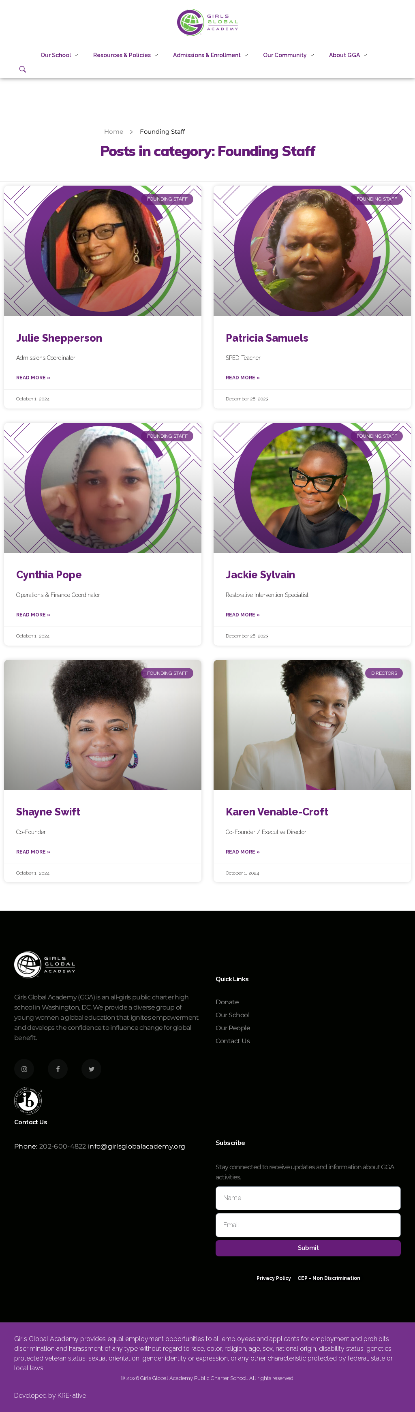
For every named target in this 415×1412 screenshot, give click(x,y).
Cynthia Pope (49, 575)
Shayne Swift (48, 812)
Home (113, 131)
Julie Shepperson (59, 338)
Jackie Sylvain (260, 575)
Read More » (33, 378)
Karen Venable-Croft (277, 812)
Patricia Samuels (267, 338)
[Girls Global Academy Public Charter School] (207, 22)
